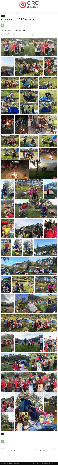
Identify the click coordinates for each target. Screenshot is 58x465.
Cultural (6, 13)
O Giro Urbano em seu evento (47, 463)
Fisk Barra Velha (8, 434)
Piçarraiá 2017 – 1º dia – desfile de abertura (46, 451)
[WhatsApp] (2, 25)
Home (2, 13)
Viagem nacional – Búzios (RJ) (8, 451)
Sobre (33, 463)
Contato (37, 463)
